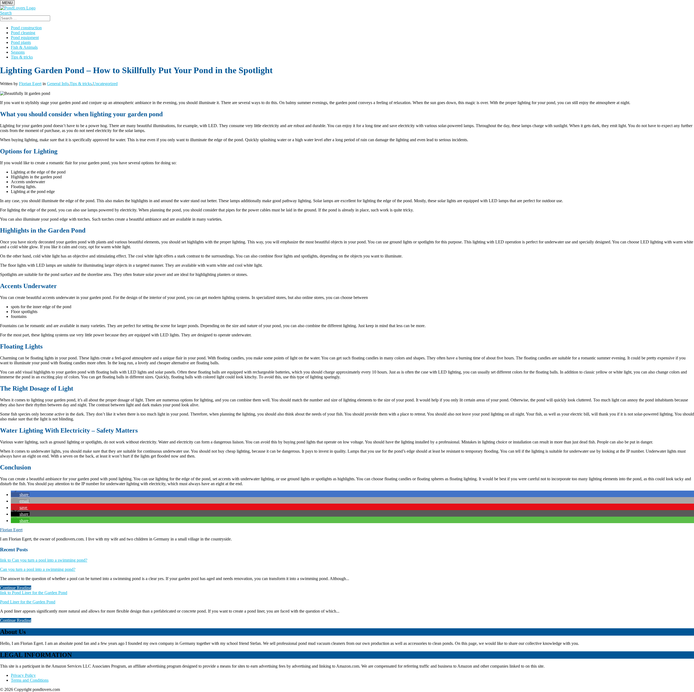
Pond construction (26, 27)
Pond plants (21, 42)
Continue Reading (15, 587)
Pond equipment (25, 37)
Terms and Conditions (30, 680)
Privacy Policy (23, 675)
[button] (20, 494)
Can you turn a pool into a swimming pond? (37, 569)
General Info (58, 83)
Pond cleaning (23, 32)
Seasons (18, 52)
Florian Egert (30, 83)
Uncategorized (105, 83)
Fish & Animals (24, 47)
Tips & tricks (22, 57)
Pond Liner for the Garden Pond (27, 602)
